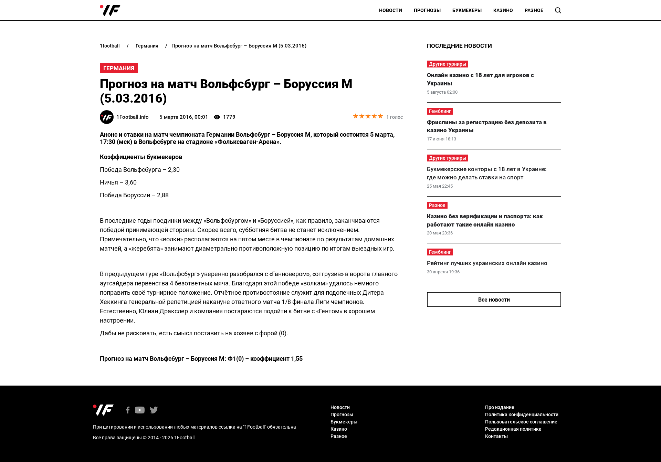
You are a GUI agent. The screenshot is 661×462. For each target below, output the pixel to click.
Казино (503, 10)
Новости (390, 10)
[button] (558, 10)
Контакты (496, 436)
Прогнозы (427, 10)
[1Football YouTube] (140, 410)
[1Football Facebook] (128, 410)
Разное (534, 10)
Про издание (499, 407)
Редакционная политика (513, 429)
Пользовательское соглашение (521, 421)
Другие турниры (447, 64)
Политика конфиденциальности (521, 414)
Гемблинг (440, 111)
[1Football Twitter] (154, 410)
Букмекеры (467, 10)
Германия (118, 68)
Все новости (494, 299)
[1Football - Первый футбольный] (110, 10)
